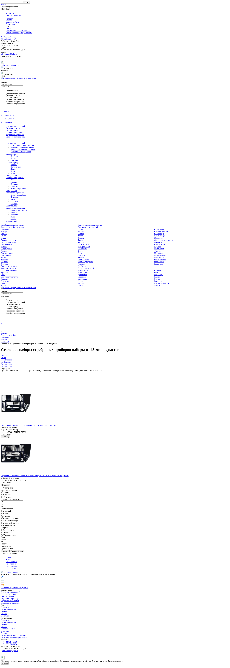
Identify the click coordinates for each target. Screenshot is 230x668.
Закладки (81, 264)
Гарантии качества (13, 15)
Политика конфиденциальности (19, 33)
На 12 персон (11, 562)
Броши (13, 219)
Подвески (82, 277)
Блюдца (81, 242)
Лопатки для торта (8, 240)
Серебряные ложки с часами (22, 145)
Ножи (13, 173)
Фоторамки (159, 262)
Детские (81, 283)
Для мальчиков (7, 253)
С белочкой (82, 249)
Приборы (14, 156)
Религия (81, 281)
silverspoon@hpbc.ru (9, 54)
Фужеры (14, 204)
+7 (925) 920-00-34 (8, 39)
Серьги (80, 285)
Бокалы (81, 238)
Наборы (14, 165)
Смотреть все (6, 244)
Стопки (81, 234)
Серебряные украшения (15, 137)
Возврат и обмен (12, 22)
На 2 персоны (11, 566)
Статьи (9, 28)
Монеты (14, 182)
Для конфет (82, 272)
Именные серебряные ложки (22, 147)
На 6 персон (11, 564)
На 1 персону (11, 568)
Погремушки (16, 167)
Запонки (14, 212)
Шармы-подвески (161, 283)
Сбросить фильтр (16, 551)
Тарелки (157, 251)
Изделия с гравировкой (15, 126)
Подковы (14, 184)
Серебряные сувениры (15, 132)
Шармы (157, 279)
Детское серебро (12, 130)
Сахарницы (159, 234)
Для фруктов (83, 270)
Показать (5, 551)
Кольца (157, 277)
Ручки (13, 180)
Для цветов (82, 275)
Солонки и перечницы (163, 240)
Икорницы (158, 275)
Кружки (157, 247)
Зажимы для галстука (19, 210)
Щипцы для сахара (8, 242)
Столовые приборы (18, 195)
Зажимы (157, 285)
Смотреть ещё (11, 175)
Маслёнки (158, 238)
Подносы (158, 242)
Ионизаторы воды (8, 268)
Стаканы (14, 201)
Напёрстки (82, 266)
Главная (4, 333)
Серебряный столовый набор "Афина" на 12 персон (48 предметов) (28, 425)
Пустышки (158, 253)
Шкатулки (158, 264)
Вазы (13, 199)
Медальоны (82, 279)
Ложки (13, 169)
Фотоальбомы (160, 260)
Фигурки (14, 186)
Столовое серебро (13, 128)
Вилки (13, 171)
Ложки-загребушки (18, 188)
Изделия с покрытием (15, 135)
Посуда (13, 158)
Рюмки (80, 236)
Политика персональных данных (14, 588)
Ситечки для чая (161, 231)
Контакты (10, 13)
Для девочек (6, 255)
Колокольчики (160, 255)
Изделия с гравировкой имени (23, 150)
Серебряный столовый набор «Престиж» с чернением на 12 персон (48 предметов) (35, 476)
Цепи (13, 217)
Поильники (159, 249)
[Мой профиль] (2, 321)
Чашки (80, 240)
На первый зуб (84, 247)
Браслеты (14, 214)
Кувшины (15, 197)
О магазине (10, 24)
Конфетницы (159, 236)
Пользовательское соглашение (18, 31)
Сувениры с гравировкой (21, 152)
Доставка (9, 18)
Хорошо (5, 663)
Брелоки (81, 257)
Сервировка (15, 160)
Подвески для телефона (87, 268)
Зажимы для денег (85, 262)
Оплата (9, 20)
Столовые (5, 342)
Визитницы (159, 257)
